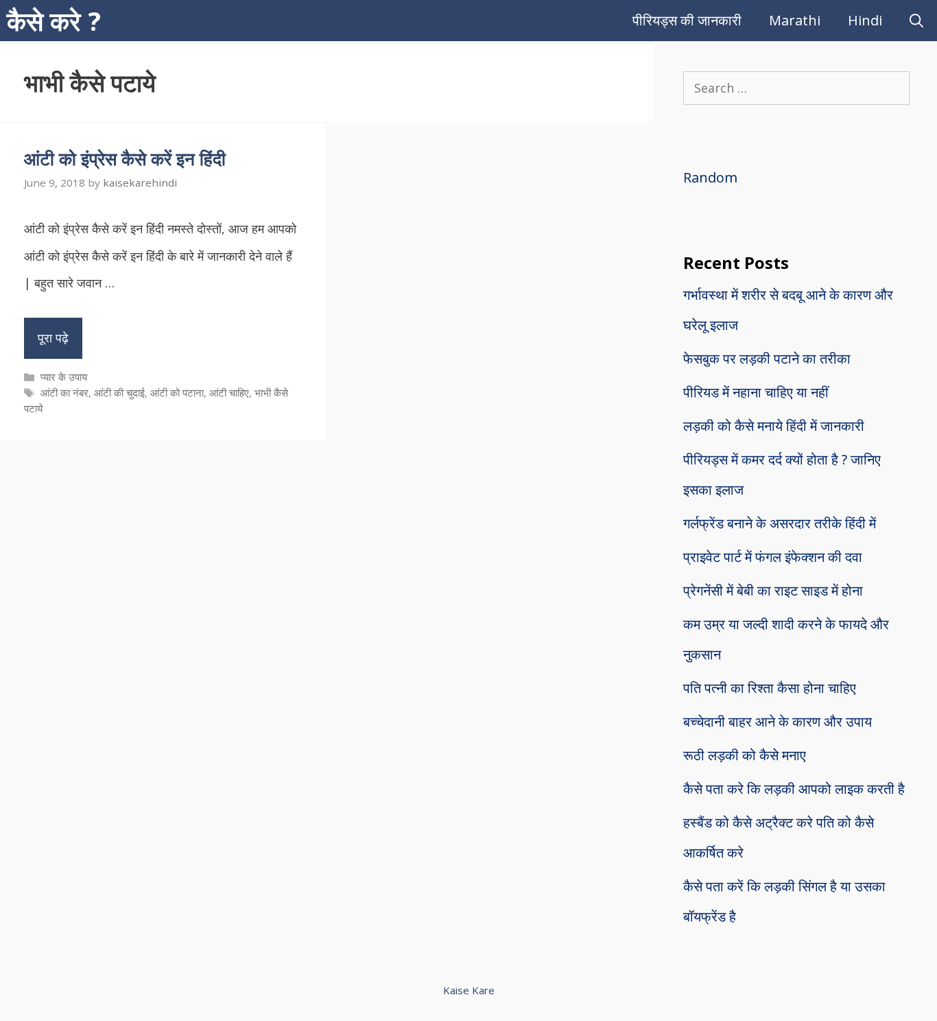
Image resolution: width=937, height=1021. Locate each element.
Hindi (865, 20)
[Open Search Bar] (916, 20)
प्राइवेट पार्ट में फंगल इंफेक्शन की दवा (772, 557)
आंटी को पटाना (177, 392)
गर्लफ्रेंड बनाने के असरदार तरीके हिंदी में (779, 523)
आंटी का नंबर (64, 392)
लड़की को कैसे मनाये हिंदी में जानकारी (773, 425)
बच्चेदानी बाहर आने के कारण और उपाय (777, 721)
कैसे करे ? (54, 20)
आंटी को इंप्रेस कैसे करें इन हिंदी (125, 158)
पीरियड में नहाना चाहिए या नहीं (756, 392)
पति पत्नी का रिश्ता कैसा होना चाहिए (769, 688)
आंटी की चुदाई (119, 392)
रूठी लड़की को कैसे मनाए (744, 755)
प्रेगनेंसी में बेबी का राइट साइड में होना (773, 590)
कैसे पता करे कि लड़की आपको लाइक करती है (794, 788)
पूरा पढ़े (53, 337)
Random (710, 177)
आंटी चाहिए (229, 392)
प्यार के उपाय (63, 377)
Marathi (794, 20)
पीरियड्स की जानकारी (687, 20)
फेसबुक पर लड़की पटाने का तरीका (767, 358)
